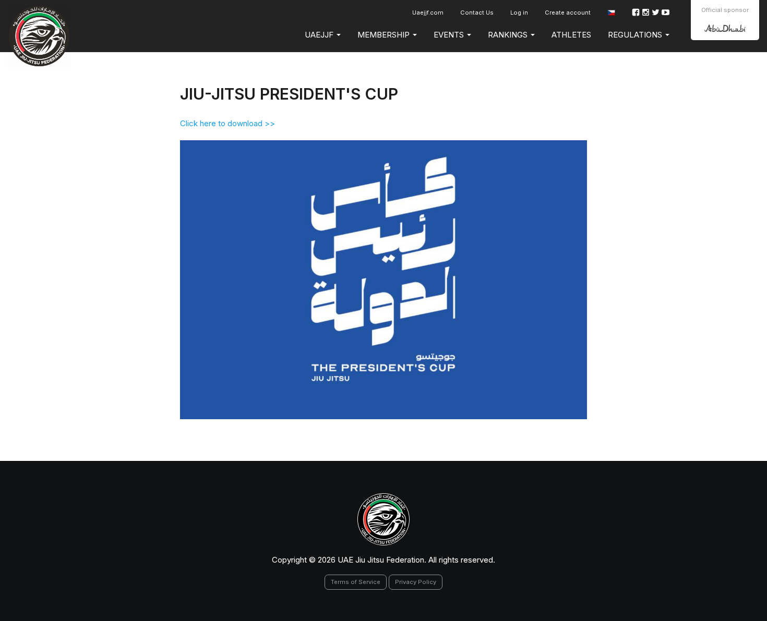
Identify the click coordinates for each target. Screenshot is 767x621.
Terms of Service (355, 582)
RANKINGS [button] (509, 35)
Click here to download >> (227, 123)
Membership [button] (384, 35)
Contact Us (477, 12)
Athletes (571, 35)
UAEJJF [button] (320, 35)
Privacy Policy (415, 582)
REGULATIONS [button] (636, 35)
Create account (568, 12)
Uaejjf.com (428, 12)
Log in (519, 12)
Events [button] (450, 35)
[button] (611, 12)
